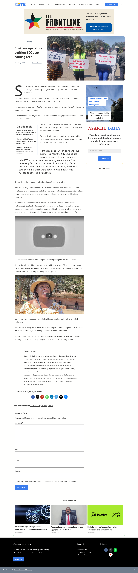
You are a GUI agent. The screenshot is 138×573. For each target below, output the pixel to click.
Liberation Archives (85, 4)
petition (50, 405)
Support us (18, 559)
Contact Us (80, 544)
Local (33, 4)
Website (18, 471)
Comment (19, 423)
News (29, 41)
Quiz (97, 4)
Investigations (60, 4)
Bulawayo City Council (38, 405)
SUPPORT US (111, 4)
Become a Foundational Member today (99, 27)
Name (17, 449)
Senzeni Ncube (36, 63)
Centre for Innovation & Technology (23, 570)
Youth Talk (72, 4)
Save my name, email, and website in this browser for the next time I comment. (46, 481)
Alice (50, 4)
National (41, 4)
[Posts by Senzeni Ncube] (19, 354)
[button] (49, 235)
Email (17, 460)
